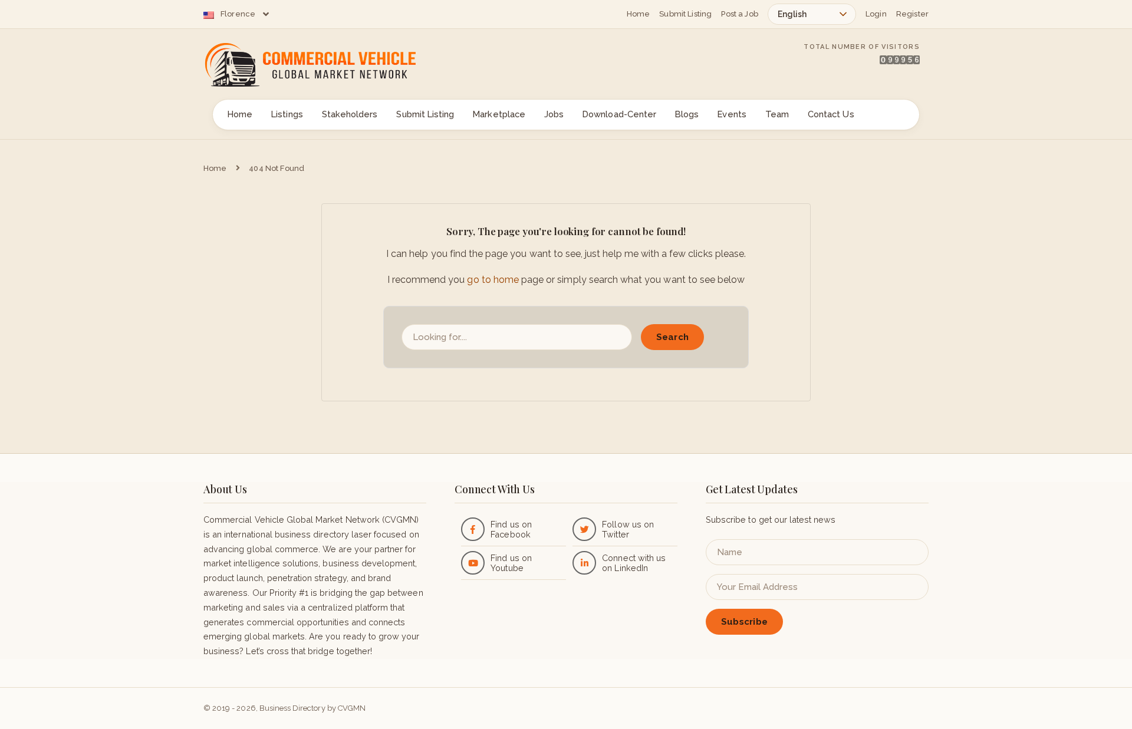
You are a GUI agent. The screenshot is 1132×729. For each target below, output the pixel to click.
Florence (238, 13)
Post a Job (739, 13)
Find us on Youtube (511, 563)
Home (638, 13)
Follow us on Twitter (628, 529)
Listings (286, 114)
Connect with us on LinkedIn (634, 563)
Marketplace (499, 114)
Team (777, 114)
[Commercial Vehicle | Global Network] (324, 65)
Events (732, 114)
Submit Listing (685, 13)
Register (912, 13)
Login (876, 13)
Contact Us (831, 114)
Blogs (687, 114)
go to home (492, 279)
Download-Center (619, 114)
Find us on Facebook (511, 529)
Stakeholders (350, 114)
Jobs (554, 114)
